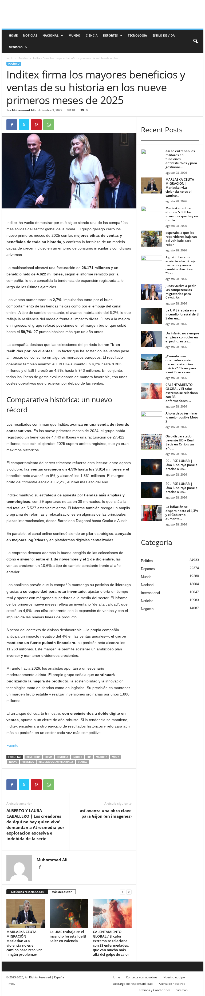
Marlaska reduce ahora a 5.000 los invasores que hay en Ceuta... (181, 214)
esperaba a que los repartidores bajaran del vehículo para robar (181, 238)
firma (48, 757)
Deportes (110, 35)
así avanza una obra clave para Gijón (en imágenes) (106, 813)
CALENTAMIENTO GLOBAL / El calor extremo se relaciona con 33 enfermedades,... (181, 392)
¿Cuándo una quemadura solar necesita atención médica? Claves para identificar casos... (180, 364)
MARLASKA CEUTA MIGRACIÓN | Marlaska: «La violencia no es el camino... (179, 187)
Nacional (50, 35)
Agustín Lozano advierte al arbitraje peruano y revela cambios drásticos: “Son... (180, 265)
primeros (28, 762)
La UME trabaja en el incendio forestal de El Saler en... (182, 314)
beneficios (33, 757)
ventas (82, 762)
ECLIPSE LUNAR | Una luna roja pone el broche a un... (181, 465)
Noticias (30, 35)
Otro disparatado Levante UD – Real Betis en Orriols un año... (179, 442)
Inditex (77, 757)
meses (115, 757)
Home (13, 35)
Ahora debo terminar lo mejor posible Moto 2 (181, 417)
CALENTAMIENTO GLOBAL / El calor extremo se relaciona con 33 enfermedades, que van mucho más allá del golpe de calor (111, 943)
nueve (13, 762)
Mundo (74, 35)
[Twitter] (24, 124)
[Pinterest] (36, 124)
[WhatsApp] (48, 124)
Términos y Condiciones (153, 990)
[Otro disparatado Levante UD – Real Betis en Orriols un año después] (151, 442)
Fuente (12, 745)
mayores (101, 757)
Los (89, 757)
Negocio (16, 47)
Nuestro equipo (174, 977)
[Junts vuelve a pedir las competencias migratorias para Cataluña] (151, 292)
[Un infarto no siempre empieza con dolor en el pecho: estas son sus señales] (151, 339)
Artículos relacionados (27, 892)
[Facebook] (11, 124)
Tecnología (137, 35)
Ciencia (92, 35)
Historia (62, 757)
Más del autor (62, 892)
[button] (195, 41)
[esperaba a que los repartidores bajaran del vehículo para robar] (151, 239)
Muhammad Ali (23, 110)
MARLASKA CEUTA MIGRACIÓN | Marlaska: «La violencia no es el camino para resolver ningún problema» (24, 943)
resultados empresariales (55, 762)
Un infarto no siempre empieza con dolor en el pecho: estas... (182, 337)
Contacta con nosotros (141, 977)
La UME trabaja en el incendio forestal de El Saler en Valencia (68, 936)
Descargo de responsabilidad (133, 984)
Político (23, 58)
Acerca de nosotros (172, 984)
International (150, 593)
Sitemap (182, 990)
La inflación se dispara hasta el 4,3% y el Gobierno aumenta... (181, 512)
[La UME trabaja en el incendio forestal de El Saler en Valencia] (69, 913)
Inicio (9, 58)
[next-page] (129, 892)
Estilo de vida (163, 35)
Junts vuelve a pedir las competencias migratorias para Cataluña (180, 291)
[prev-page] (122, 892)
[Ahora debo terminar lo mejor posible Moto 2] (151, 419)
